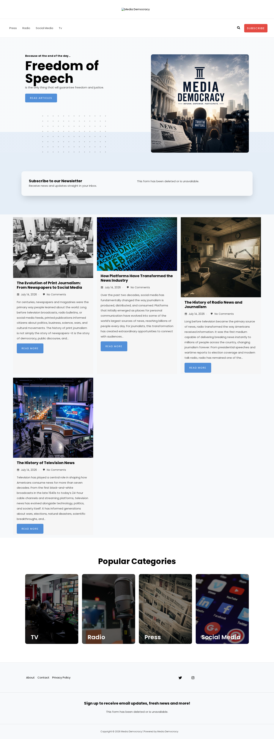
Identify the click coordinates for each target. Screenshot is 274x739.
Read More (30, 348)
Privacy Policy (61, 677)
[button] (238, 28)
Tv (60, 28)
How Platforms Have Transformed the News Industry (137, 278)
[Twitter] (180, 677)
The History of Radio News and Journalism (213, 304)
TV (34, 637)
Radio (26, 28)
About (30, 677)
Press (13, 28)
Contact (43, 677)
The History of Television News (46, 462)
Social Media (44, 28)
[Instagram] (193, 677)
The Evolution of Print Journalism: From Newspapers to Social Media (49, 285)
